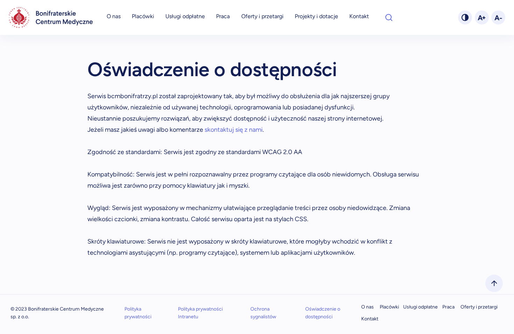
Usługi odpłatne (185, 16)
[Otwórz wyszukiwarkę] (388, 17)
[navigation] (51, 17)
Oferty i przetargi (262, 16)
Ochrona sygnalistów (263, 313)
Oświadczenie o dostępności (322, 313)
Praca (223, 16)
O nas (114, 16)
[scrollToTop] (494, 283)
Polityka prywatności (137, 313)
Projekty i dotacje (316, 16)
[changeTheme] (465, 17)
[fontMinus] (498, 17)
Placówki (143, 16)
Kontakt (359, 16)
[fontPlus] (482, 17)
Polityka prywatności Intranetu (200, 313)
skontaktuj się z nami (234, 129)
